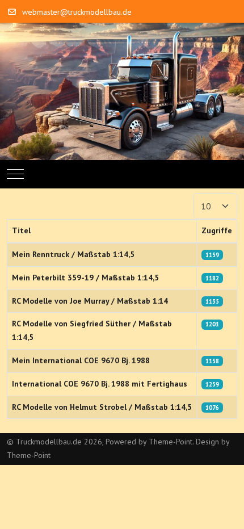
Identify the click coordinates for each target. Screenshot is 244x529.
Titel (21, 230)
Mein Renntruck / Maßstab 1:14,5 (73, 254)
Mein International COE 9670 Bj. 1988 (81, 360)
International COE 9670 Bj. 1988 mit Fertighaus (99, 384)
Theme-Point (170, 441)
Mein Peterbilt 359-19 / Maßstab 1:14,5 (85, 277)
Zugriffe (216, 230)
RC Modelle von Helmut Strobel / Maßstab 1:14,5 (102, 407)
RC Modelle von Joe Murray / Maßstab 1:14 (90, 301)
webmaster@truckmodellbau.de (77, 12)
